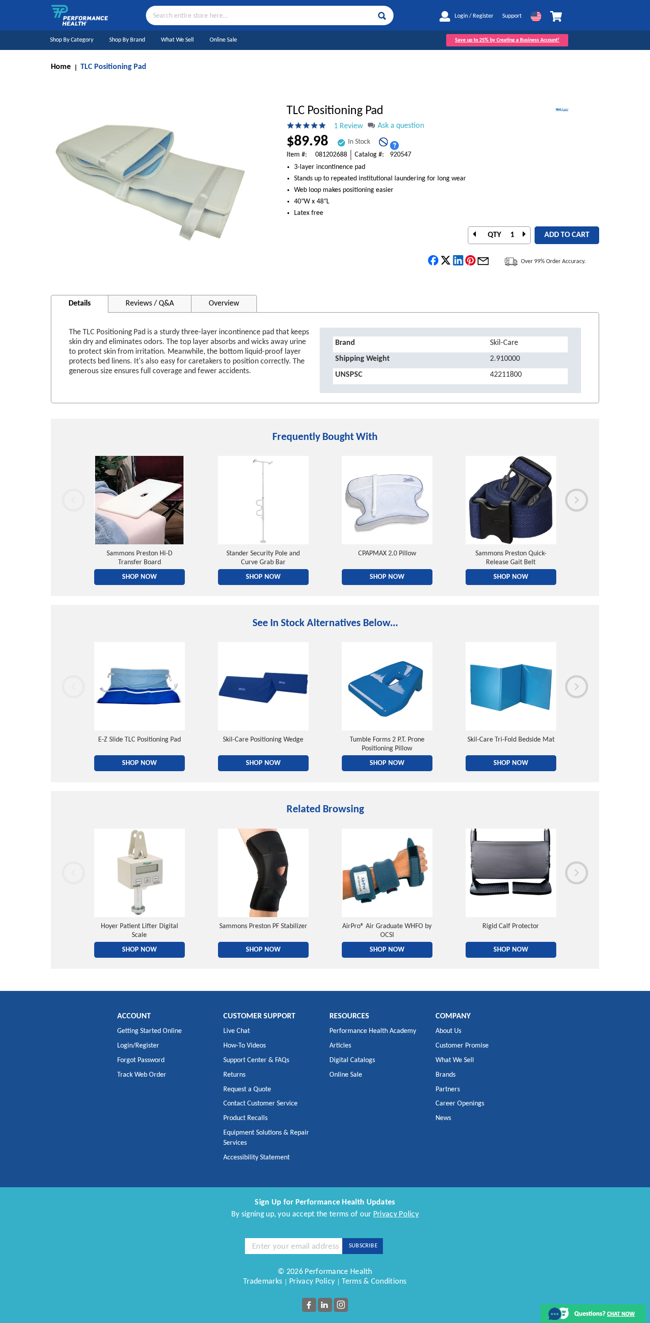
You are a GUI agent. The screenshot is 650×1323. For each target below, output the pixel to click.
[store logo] (79, 15)
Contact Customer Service (260, 1103)
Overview (224, 303)
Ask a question (401, 126)
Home (61, 67)
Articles (340, 1045)
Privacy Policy (396, 1214)
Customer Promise (462, 1045)
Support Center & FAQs (256, 1060)
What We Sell (177, 40)
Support (512, 16)
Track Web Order (141, 1074)
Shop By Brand (127, 40)
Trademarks (262, 1281)
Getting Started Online (149, 1031)
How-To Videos (244, 1045)
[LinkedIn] (458, 260)
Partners (448, 1089)
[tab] (79, 304)
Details (80, 303)
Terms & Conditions (374, 1281)
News (443, 1118)
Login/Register (138, 1045)
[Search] (382, 16)
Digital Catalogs (352, 1060)
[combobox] (269, 15)
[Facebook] (433, 260)
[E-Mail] (483, 260)
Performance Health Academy (372, 1031)
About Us (448, 1031)
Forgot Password (140, 1060)
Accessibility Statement (256, 1157)
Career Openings (460, 1103)
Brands (445, 1074)
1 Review (348, 126)
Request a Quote (247, 1089)
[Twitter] (445, 260)
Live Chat (236, 1031)
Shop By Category (71, 40)
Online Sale (223, 40)
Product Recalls (245, 1118)
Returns (234, 1074)
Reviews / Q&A (150, 303)
